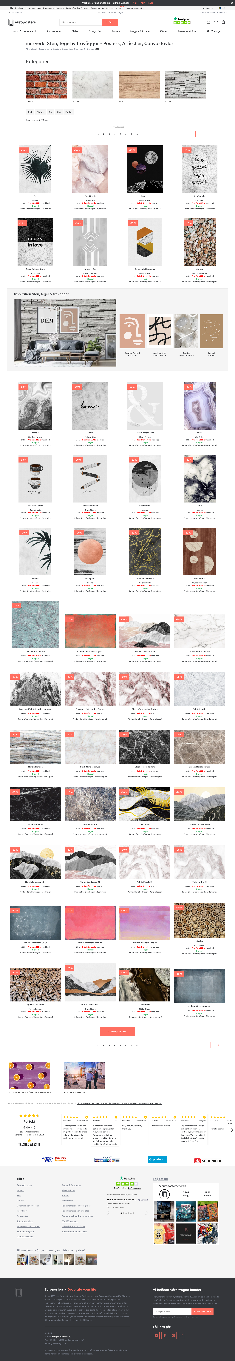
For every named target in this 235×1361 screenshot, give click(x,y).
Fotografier (95, 31)
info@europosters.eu (61, 1336)
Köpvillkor (22, 1211)
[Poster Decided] (186, 331)
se (223, 8)
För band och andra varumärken (77, 1216)
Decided (186, 353)
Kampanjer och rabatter (134, 8)
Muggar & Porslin (140, 31)
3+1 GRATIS (17, 12)
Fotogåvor (59, 8)
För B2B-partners (70, 1221)
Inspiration (95, 8)
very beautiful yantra (164, 1123)
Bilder (75, 31)
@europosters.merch (172, 1186)
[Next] (232, 1130)
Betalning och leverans (25, 8)
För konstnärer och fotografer (76, 1206)
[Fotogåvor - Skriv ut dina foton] (208, 22)
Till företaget (214, 31)
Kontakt (20, 1190)
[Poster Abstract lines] (160, 331)
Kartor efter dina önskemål (77, 8)
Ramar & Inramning (45, 8)
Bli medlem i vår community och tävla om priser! (51, 1250)
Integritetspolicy (25, 1221)
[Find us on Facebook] (164, 1335)
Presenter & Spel (187, 31)
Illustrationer (54, 31)
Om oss (20, 1200)
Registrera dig (202, 1311)
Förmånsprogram (25, 1231)
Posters (116, 31)
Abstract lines (159, 353)
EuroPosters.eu (26, 22)
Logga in (209, 8)
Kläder (164, 31)
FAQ (19, 1195)
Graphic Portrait (132, 353)
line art (211, 353)
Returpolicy (22, 1216)
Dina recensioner (25, 1236)
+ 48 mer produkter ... (117, 1031)
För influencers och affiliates (75, 1211)
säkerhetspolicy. (191, 1317)
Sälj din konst (108, 8)
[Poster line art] (211, 331)
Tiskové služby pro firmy (73, 1226)
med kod (35, 203)
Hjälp (11, 8)
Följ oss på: (160, 1178)
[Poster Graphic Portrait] (132, 331)
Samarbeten (67, 1200)
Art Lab (119, 7)
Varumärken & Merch (24, 31)
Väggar (44, 120)
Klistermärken (68, 1190)
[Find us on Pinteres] (173, 1335)
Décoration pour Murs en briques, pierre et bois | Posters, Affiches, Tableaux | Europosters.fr (119, 1103)
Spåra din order (24, 1185)
